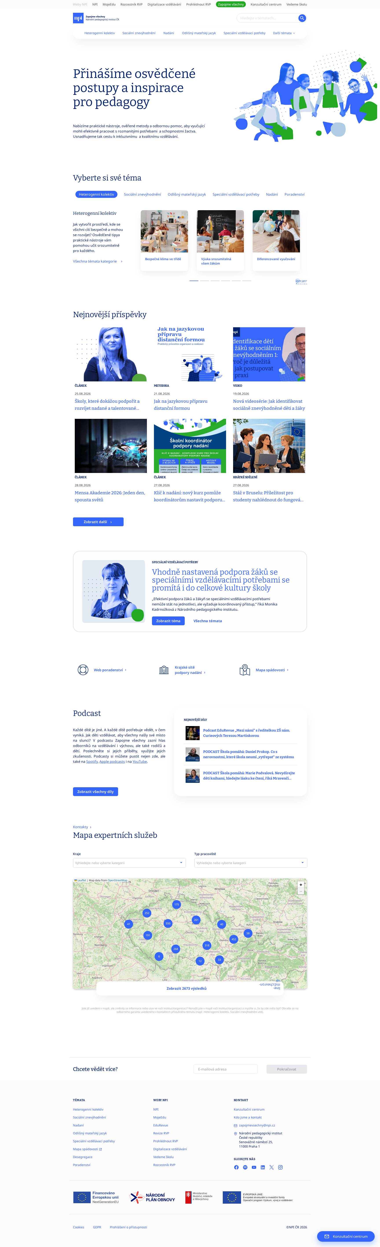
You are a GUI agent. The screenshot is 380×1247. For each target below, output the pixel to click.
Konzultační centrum (266, 4)
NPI (95, 4)
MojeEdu (109, 4)
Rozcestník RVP (131, 4)
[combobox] (129, 863)
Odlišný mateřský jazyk (199, 33)
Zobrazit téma (168, 620)
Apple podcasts (112, 761)
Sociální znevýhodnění (138, 33)
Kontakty (81, 826)
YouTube (140, 761)
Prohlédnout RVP (198, 4)
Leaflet (81, 880)
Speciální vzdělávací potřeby (244, 33)
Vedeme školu (297, 4)
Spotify (92, 761)
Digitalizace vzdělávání (164, 4)
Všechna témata (208, 620)
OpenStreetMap (117, 880)
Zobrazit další (96, 521)
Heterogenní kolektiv (99, 33)
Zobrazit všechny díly (95, 791)
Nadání (168, 33)
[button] (159, 956)
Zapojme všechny (231, 4)
